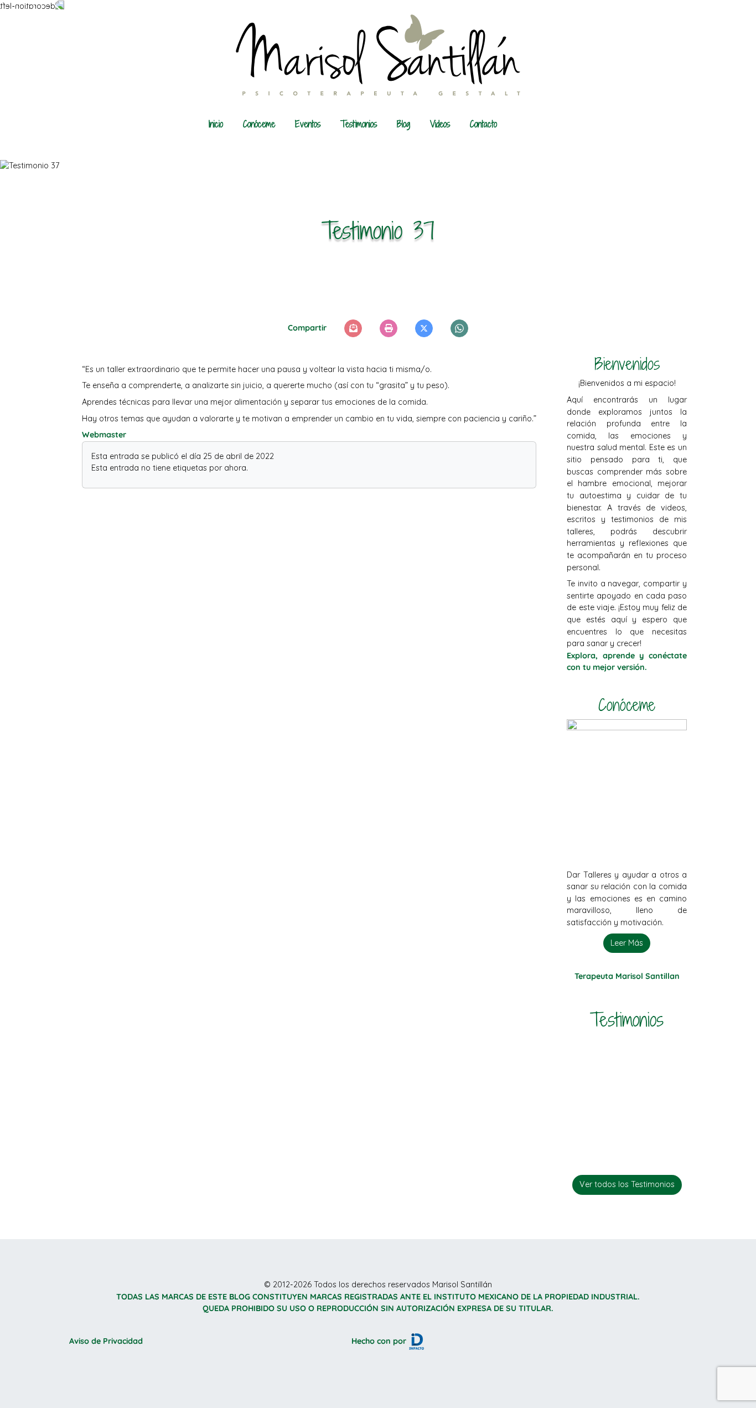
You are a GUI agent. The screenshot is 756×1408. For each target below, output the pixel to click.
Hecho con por (379, 1341)
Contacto (483, 124)
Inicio (216, 124)
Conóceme (259, 124)
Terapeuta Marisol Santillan (627, 976)
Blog (403, 124)
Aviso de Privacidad (106, 1341)
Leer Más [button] (626, 943)
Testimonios (358, 124)
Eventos (307, 124)
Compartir (307, 328)
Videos (440, 124)
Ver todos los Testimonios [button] (627, 1184)
